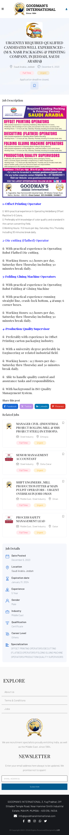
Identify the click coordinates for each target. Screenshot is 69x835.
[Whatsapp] (40, 821)
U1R (58, 830)
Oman (55, 499)
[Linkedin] (29, 821)
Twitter (28, 406)
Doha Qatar (46, 464)
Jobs (7, 708)
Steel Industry (26, 436)
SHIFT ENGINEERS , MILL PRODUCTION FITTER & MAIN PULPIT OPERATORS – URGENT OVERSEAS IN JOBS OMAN (37, 487)
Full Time (27, 73)
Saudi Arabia (20, 66)
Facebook (11, 406)
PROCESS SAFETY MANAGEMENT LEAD (30, 519)
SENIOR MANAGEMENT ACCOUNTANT (32, 457)
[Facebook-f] (23, 821)
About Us (9, 691)
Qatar (55, 526)
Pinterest (59, 406)
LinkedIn (43, 406)
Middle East (25, 499)
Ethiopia (44, 436)
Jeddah (31, 66)
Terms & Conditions (15, 700)
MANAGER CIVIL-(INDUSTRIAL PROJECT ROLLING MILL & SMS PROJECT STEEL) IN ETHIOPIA (38, 427)
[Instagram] (34, 821)
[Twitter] (45, 821)
